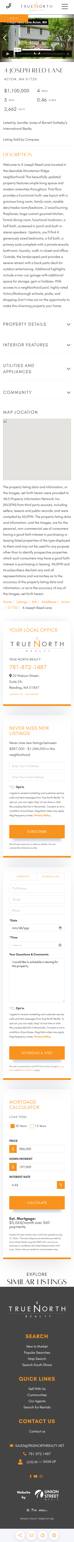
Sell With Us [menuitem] (36, 1389)
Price (13, 1141)
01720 (13, 608)
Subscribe (37, 832)
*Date (13, 920)
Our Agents (32, 694)
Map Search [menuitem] (37, 1359)
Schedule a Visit (50, 876)
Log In (32, 1462)
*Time (13, 937)
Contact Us (16, 694)
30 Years (21, 1126)
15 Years (40, 1126)
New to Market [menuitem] (37, 1346)
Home (7, 602)
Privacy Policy (42, 815)
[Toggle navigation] (65, 6)
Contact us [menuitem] (37, 1431)
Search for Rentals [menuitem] (37, 1407)
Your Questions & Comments (29, 954)
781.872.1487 (40, 1454)
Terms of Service (26, 1070)
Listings (21, 602)
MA (34, 602)
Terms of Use (46, 1518)
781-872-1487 (28, 667)
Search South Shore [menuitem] (37, 1365)
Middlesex (49, 602)
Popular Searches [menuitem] (37, 1353)
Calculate (37, 1203)
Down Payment (20, 1159)
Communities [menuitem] (37, 1395)
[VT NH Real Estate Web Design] (47, 1495)
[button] (6, 38)
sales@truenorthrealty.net (39, 1446)
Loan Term (18, 1117)
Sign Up (49, 1462)
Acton (65, 602)
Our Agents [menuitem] (37, 1401)
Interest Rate (19, 1177)
